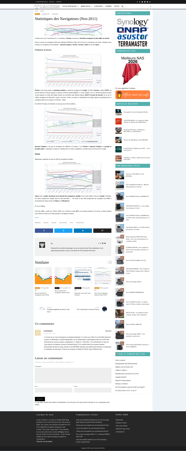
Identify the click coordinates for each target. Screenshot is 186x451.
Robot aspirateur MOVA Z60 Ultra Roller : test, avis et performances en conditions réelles (137, 239)
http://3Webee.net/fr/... (96, 349)
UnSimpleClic (120, 432)
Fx (52, 243)
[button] (122, 6)
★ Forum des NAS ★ (42, 2)
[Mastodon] (145, 1)
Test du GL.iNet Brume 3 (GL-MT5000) (136, 140)
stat (72, 222)
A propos (59, 2)
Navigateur (63, 222)
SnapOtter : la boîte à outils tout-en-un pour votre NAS (137, 158)
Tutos (116, 6)
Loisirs (108, 6)
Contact (52, 2)
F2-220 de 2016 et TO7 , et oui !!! (125, 390)
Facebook (56, 434)
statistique (80, 222)
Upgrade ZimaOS (120, 377)
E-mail (76, 386)
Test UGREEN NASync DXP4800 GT (137, 196)
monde (54, 222)
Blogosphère (78, 288)
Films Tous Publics (121, 426)
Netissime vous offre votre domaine (83, 294)
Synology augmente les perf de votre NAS (58, 310)
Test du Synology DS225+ (134, 281)
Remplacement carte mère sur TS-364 (126, 373)
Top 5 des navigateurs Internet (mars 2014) (101, 294)
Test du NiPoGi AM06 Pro (134, 324)
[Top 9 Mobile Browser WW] (73, 177)
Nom (36, 386)
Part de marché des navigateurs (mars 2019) (62, 291)
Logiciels (98, 6)
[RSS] (150, 1)
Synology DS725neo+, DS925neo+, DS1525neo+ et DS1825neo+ (134, 130)
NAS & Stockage (69, 6)
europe (46, 222)
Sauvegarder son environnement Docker (136, 112)
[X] (139, 1)
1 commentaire (54, 14)
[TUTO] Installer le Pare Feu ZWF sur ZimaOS (130, 387)
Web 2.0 (57, 288)
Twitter (44, 434)
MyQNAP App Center (123, 429)
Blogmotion (119, 420)
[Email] (102, 230)
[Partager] (44, 230)
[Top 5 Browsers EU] (73, 125)
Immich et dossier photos (123, 380)
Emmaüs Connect (121, 423)
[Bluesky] (147, 1)
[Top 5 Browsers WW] (73, 71)
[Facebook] (137, 1)
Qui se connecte (120, 360)
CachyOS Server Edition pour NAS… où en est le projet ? (137, 149)
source (37, 217)
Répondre (108, 331)
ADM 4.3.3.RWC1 (121, 370)
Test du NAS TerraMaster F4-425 (136, 260)
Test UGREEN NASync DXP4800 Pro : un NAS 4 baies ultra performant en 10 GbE (138, 218)
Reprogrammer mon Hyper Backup (126, 363)
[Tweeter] (63, 230)
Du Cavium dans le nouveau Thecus (88, 308)
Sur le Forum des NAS (131, 354)
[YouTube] (142, 1)
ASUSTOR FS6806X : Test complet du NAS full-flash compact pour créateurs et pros (137, 271)
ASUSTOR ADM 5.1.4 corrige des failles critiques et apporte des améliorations (136, 121)
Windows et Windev (121, 384)
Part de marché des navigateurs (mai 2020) (42, 294)
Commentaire (38, 366)
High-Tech (85, 6)
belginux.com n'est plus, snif (124, 367)
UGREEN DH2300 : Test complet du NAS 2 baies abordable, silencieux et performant (137, 250)
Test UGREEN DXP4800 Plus (135, 292)
